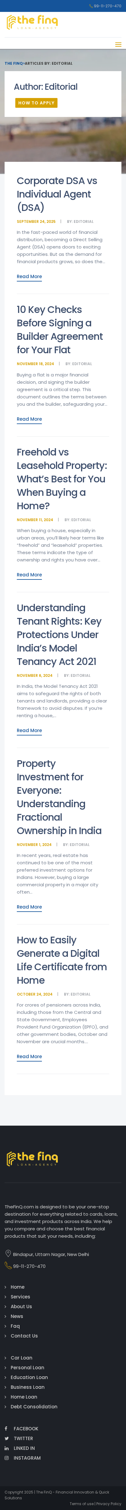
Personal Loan (27, 1367)
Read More (29, 276)
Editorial (84, 221)
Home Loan (24, 1397)
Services (20, 1297)
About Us (21, 1306)
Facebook (26, 1428)
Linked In (24, 1448)
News (17, 1316)
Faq (15, 1326)
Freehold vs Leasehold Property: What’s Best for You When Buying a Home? (62, 479)
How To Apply (36, 103)
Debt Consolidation (34, 1406)
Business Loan (28, 1387)
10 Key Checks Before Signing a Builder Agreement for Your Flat (60, 330)
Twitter (23, 1438)
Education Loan (29, 1377)
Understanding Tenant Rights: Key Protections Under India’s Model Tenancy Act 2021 (59, 634)
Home (17, 1287)
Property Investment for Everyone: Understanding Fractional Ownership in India (59, 797)
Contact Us (24, 1336)
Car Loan (21, 1358)
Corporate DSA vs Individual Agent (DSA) (57, 194)
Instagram (27, 1458)
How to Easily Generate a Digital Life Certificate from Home (62, 960)
